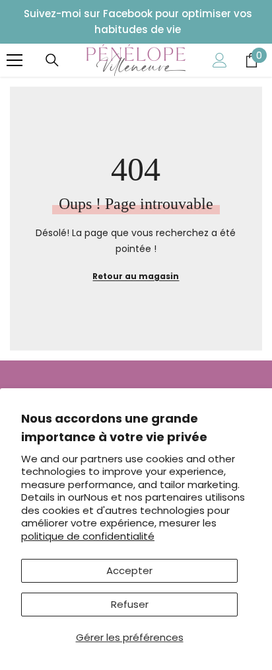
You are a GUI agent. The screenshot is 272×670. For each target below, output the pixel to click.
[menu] (14, 60)
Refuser (130, 604)
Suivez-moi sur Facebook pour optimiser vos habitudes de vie (138, 21)
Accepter (129, 570)
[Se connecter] (220, 60)
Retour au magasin (135, 276)
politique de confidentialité (87, 536)
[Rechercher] (52, 60)
